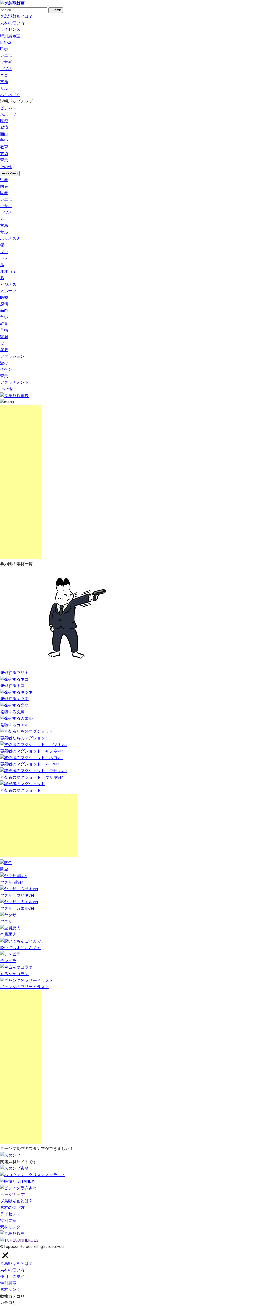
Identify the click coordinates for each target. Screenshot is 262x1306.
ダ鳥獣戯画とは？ (16, 16)
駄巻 (4, 192)
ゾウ (4, 251)
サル (4, 88)
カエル (6, 55)
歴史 (4, 349)
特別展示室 (10, 35)
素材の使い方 (12, 22)
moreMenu (10, 173)
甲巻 (4, 48)
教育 (4, 147)
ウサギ (6, 62)
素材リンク (10, 1227)
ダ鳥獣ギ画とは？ (16, 1200)
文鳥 (4, 81)
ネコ (4, 75)
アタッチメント (14, 382)
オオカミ (8, 271)
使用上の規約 (12, 1276)
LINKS (6, 42)
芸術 (4, 153)
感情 (4, 127)
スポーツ (8, 114)
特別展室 (8, 1220)
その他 (6, 166)
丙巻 (4, 186)
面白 (4, 134)
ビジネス (8, 108)
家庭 (4, 336)
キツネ (6, 68)
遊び (4, 362)
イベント (8, 369)
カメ (4, 258)
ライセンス (10, 29)
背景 (4, 160)
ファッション (12, 356)
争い (4, 140)
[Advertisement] (20, 482)
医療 (4, 121)
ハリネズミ (10, 94)
